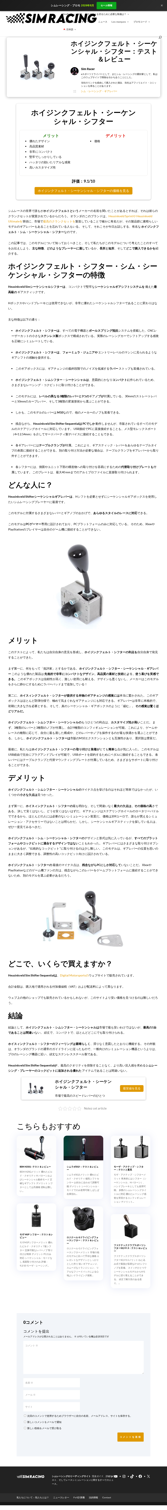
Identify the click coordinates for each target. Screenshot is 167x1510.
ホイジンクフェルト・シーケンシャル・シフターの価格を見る (83, 191)
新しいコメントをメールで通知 (44, 1421)
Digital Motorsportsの (74, 975)
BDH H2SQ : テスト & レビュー (35, 1166)
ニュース (102, 22)
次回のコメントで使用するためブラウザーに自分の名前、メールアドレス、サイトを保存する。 (79, 1415)
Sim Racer (88, 69)
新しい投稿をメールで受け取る (44, 1428)
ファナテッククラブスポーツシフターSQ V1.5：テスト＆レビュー (130, 1248)
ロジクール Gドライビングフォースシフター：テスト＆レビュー (83, 1240)
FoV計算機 (79, 1497)
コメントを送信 (130, 1437)
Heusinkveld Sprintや (122, 216)
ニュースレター (61, 1497)
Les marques (119, 22)
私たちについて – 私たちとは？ (33, 1497)
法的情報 (93, 1497)
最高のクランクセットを (59, 221)
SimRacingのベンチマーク (77, 22)
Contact (106, 1497)
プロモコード (140, 22)
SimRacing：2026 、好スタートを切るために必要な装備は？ (94, 14)
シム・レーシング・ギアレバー (99, 91)
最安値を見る (131, 1088)
